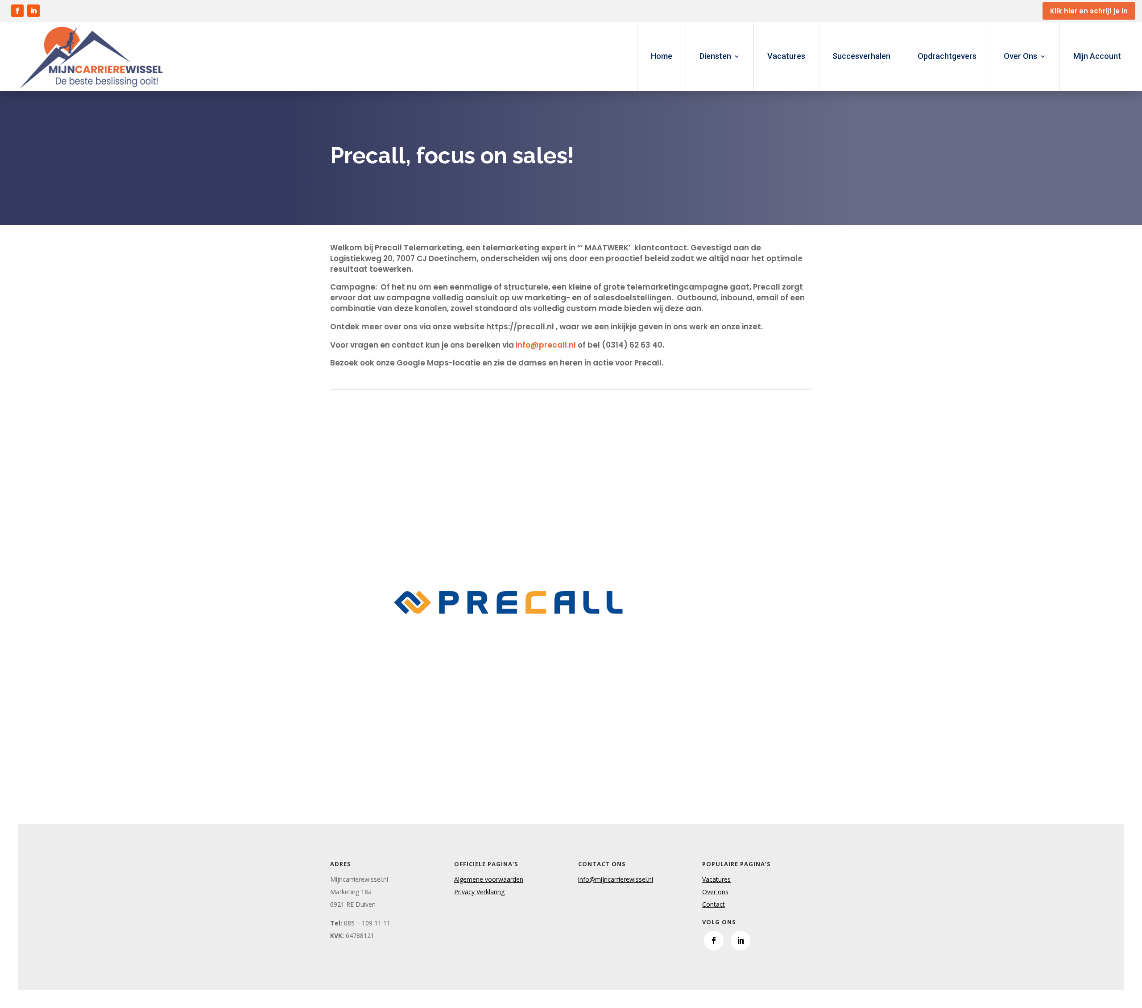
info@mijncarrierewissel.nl (615, 879)
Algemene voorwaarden (488, 879)
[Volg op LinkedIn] (33, 10)
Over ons (715, 892)
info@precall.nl (546, 345)
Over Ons (1020, 56)
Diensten (715, 56)
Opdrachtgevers (947, 56)
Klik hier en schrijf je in (1089, 11)
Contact (713, 904)
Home (661, 56)
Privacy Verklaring (479, 892)
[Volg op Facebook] (17, 10)
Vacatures (786, 56)
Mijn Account (1097, 56)
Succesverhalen (861, 56)
